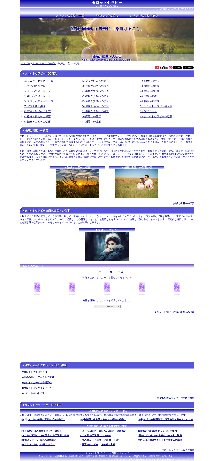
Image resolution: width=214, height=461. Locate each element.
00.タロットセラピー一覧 (38, 80)
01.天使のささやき (34, 85)
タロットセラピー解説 (144, 15)
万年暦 (97, 440)
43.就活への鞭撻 (149, 85)
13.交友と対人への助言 (95, 80)
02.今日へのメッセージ (37, 91)
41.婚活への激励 (91, 121)
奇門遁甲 (92, 456)
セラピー (25, 63)
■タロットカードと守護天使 (37, 382)
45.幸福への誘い (149, 96)
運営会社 (142, 456)
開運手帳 (114, 456)
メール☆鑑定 (89, 431)
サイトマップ (122, 453)
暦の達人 (86, 440)
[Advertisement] (107, 339)
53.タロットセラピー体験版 (156, 116)
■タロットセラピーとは (34, 372)
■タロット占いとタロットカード (39, 388)
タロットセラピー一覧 (70, 15)
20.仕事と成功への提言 (95, 85)
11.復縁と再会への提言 (37, 116)
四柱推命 (62, 456)
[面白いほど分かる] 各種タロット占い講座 (160, 435)
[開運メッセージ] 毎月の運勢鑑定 (38, 440)
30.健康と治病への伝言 (95, 106)
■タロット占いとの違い (34, 393)
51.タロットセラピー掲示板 (156, 106)
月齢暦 (107, 440)
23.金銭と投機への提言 (95, 101)
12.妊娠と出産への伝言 (37, 121)
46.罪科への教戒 (149, 101)
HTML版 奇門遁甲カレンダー (95, 435)
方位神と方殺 (108, 444)
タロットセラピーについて (99, 453)
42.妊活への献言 (149, 80)
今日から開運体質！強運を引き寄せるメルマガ (168, 419)
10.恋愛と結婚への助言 (37, 111)
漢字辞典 (103, 456)
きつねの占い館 (128, 456)
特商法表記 (154, 456)
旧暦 (116, 440)
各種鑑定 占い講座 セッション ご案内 (157, 431)
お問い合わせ (169, 456)
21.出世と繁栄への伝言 (95, 91)
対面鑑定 (121, 431)
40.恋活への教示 (91, 116)
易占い (82, 456)
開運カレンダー (90, 444)
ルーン (52, 456)
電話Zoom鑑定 (106, 431)
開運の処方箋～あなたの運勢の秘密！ (106, 419)
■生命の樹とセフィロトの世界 (38, 377)
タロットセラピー (107, 3)
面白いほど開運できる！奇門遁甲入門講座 (160, 440)
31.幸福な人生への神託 (95, 111)
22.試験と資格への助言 (95, 96)
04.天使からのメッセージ (38, 101)
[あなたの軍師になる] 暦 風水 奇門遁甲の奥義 (45, 435)
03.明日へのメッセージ (37, 96)
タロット (43, 456)
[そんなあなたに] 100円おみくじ (38, 444)
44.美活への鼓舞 (149, 91)
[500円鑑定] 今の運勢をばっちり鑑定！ (41, 431)
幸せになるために (107, 15)
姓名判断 (73, 456)
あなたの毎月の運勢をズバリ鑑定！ (46, 419)
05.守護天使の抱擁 (34, 106)
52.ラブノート (148, 111)
